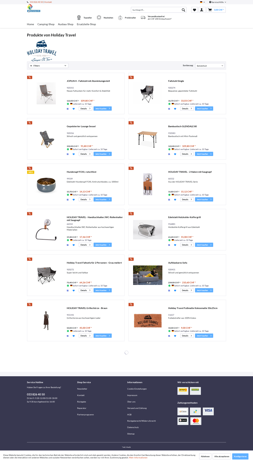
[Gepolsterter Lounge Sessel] (46, 138)
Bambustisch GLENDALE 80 (182, 126)
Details (84, 108)
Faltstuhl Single (176, 80)
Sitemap (131, 433)
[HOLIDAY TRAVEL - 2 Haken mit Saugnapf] (147, 184)
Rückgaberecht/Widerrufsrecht (141, 421)
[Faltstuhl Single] (147, 93)
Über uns (131, 401)
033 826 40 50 (36, 2)
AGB (129, 414)
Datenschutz (133, 427)
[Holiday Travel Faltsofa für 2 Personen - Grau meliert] (46, 275)
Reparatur (81, 408)
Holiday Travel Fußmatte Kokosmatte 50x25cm (192, 308)
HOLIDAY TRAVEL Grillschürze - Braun (87, 308)
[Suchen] (183, 10)
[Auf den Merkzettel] (74, 108)
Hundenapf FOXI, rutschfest (81, 171)
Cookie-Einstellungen (137, 389)
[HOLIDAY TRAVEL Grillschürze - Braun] (46, 320)
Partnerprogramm (85, 414)
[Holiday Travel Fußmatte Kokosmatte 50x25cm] (147, 320)
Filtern (36, 65)
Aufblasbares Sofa (177, 262)
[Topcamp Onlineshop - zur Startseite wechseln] (51, 8)
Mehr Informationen (138, 457)
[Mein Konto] (202, 10)
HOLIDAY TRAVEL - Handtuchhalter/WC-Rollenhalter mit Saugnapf (95, 218)
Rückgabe (81, 401)
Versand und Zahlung (137, 408)
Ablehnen (205, 456)
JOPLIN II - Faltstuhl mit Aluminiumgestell (88, 80)
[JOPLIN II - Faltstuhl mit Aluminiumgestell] (46, 93)
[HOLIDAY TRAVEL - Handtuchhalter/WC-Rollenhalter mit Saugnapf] (46, 229)
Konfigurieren (240, 456)
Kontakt (48, 2)
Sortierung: (188, 65)
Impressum (132, 395)
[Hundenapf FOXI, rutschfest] (46, 184)
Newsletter (82, 389)
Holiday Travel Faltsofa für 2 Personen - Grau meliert (94, 262)
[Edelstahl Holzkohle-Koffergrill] (147, 229)
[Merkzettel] (194, 10)
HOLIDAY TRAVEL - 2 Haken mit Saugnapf (190, 171)
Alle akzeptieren (221, 456)
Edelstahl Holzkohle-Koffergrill (184, 217)
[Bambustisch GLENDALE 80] (147, 138)
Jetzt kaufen (100, 108)
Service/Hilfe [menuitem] (217, 2)
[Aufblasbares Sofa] (147, 275)
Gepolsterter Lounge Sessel (81, 126)
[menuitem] (159, 10)
